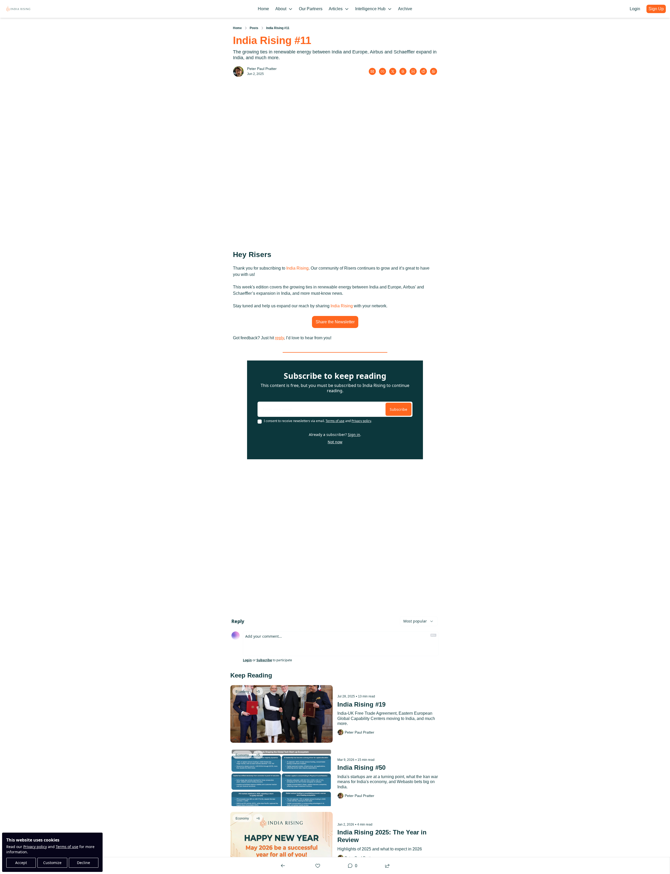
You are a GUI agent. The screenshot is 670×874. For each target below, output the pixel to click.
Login (247, 660)
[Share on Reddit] (423, 71)
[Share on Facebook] (382, 71)
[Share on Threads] (402, 71)
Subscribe (398, 409)
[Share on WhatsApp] (433, 71)
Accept (21, 862)
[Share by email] (372, 71)
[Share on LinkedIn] (413, 71)
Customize (52, 862)
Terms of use (67, 846)
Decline (83, 862)
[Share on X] (392, 71)
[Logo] (18, 9)
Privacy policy (35, 846)
